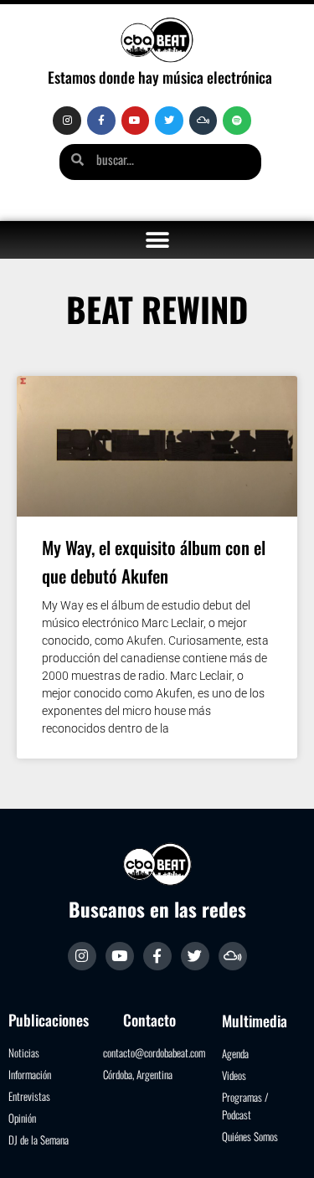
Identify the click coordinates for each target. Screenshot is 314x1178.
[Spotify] (237, 120)
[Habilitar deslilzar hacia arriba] (281, 1144)
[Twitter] (169, 120)
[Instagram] (67, 120)
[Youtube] (135, 120)
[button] (157, 240)
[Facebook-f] (101, 120)
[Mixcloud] (203, 120)
